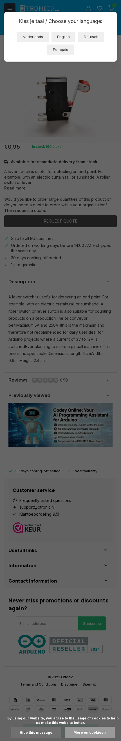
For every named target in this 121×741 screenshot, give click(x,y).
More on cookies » (89, 732)
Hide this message (36, 732)
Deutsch (91, 36)
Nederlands (33, 36)
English (63, 36)
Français (60, 49)
